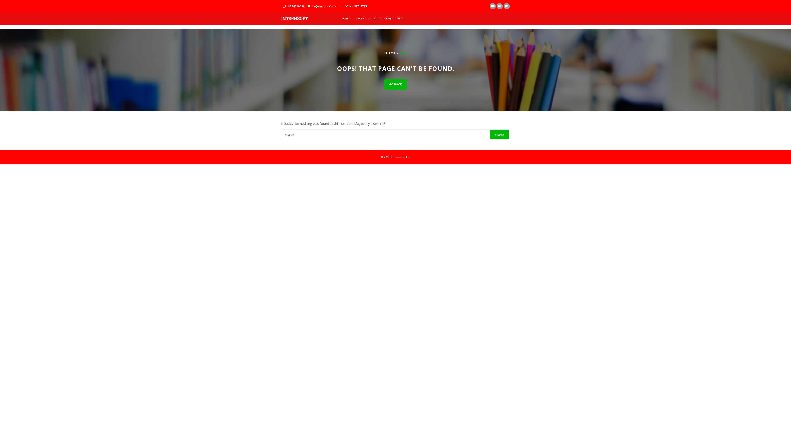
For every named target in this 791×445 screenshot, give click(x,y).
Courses (362, 18)
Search (499, 135)
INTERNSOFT (294, 18)
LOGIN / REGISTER (354, 6)
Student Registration (389, 18)
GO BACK (395, 84)
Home (346, 18)
